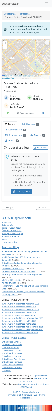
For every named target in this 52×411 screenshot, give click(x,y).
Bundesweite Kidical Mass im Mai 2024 (19, 312)
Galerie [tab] (38, 135)
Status (4, 239)
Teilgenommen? (27, 113)
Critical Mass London (11, 342)
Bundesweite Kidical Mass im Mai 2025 (19, 306)
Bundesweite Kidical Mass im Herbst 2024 (20, 309)
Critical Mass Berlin (10, 347)
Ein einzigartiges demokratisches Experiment (22, 274)
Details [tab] (11, 124)
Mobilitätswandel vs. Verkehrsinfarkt (18, 271)
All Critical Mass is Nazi (12, 280)
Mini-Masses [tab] (30, 124)
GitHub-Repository (10, 242)
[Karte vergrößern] (47, 42)
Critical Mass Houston (11, 356)
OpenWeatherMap (26, 384)
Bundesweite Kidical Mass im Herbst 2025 (20, 303)
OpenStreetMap (8, 78)
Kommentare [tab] (16, 129)
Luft (16, 392)
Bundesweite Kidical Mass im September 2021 (22, 327)
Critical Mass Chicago (11, 350)
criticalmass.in (10, 3)
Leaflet (6, 76)
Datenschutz (7, 225)
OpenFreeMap (15, 76)
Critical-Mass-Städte (14, 337)
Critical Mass (10, 13)
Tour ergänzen (23, 191)
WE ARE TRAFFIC (9, 283)
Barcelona (24, 13)
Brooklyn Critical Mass (12, 353)
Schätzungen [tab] (16, 135)
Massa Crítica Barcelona (12, 364)
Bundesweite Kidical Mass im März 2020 (20, 332)
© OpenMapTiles (27, 76)
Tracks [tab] (13, 140)
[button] (26, 57)
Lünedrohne (39, 395)
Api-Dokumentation (10, 236)
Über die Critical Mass (11, 230)
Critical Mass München (12, 367)
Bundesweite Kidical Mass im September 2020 (22, 329)
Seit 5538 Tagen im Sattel (17, 218)
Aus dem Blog (10, 247)
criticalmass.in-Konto (31, 26)
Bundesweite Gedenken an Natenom (18, 315)
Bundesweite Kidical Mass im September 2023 (22, 318)
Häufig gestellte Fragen (12, 233)
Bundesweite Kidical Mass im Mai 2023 (19, 321)
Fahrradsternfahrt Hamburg (19, 395)
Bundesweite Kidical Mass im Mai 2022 (19, 324)
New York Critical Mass (12, 344)
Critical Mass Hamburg (12, 362)
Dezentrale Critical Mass (13, 268)
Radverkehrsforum (30, 392)
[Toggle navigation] (46, 3)
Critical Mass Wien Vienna (13, 359)
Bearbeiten (42, 147)
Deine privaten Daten (11, 228)
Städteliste (6, 370)
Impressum (7, 222)
